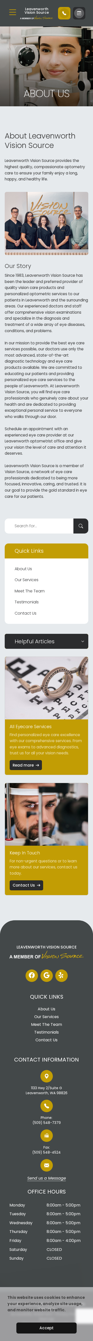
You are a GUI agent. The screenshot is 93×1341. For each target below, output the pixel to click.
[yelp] (61, 975)
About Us (23, 569)
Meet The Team (30, 591)
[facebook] (32, 975)
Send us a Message (46, 1178)
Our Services (26, 580)
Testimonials (27, 602)
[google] (46, 975)
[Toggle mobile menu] (13, 12)
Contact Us (25, 613)
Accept (46, 1328)
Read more (23, 765)
